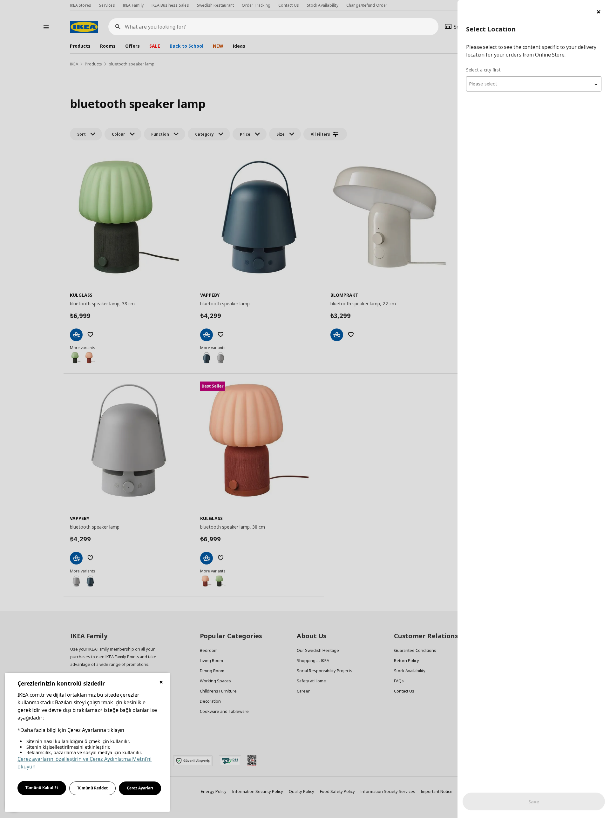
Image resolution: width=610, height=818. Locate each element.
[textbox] (533, 84)
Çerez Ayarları (140, 788)
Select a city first (483, 70)
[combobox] (533, 83)
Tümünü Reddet (92, 788)
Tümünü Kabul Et (41, 787)
